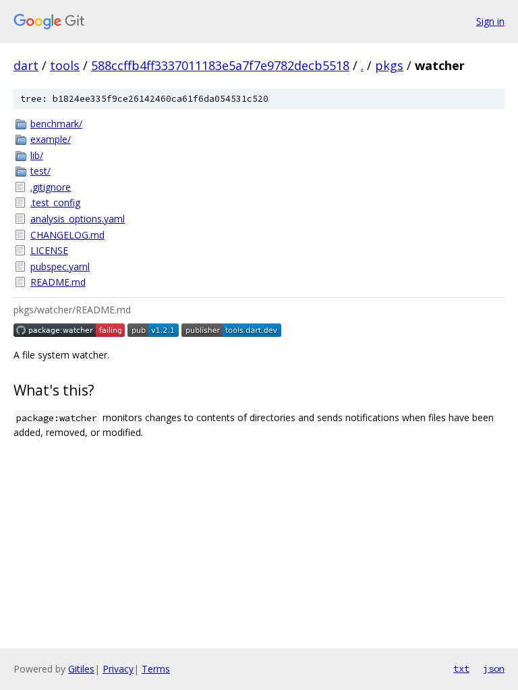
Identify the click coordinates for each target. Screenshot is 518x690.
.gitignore (50, 187)
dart (25, 65)
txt (461, 668)
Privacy (118, 668)
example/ (50, 139)
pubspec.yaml (60, 266)
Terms (156, 668)
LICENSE (49, 250)
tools (65, 65)
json (494, 668)
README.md (58, 282)
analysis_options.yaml (77, 218)
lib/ (36, 155)
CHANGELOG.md (67, 234)
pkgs (389, 65)
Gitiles (81, 668)
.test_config (55, 202)
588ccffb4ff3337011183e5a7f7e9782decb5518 (220, 65)
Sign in (490, 21)
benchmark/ (56, 123)
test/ (40, 170)
